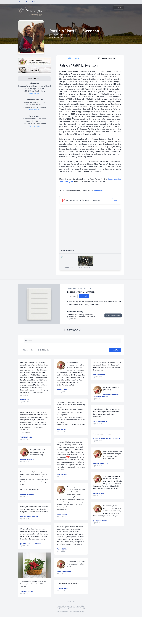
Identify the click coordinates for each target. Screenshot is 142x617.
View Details (34, 93)
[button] (34, 565)
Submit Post (115, 350)
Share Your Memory (113, 315)
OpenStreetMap (73, 611)
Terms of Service (76, 608)
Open (115, 200)
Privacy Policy (65, 608)
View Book (72, 296)
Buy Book (84, 296)
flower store (98, 191)
